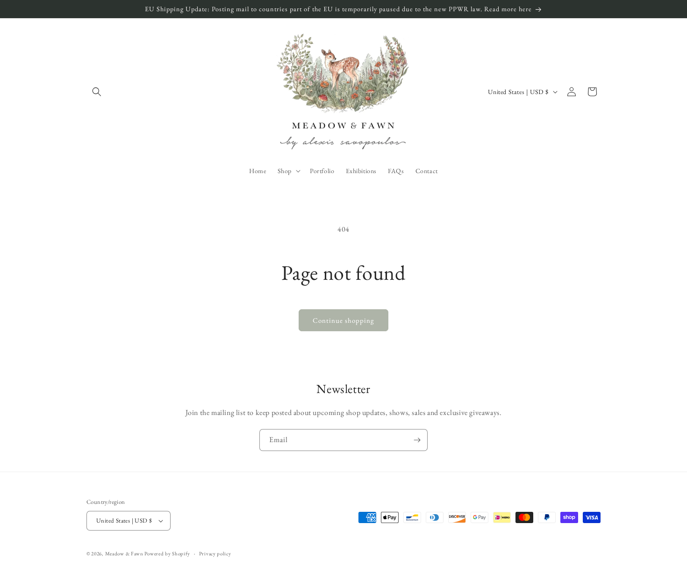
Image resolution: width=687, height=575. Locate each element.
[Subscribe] (417, 440)
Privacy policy (215, 553)
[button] (96, 91)
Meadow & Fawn (124, 553)
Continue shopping (343, 320)
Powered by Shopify (167, 553)
